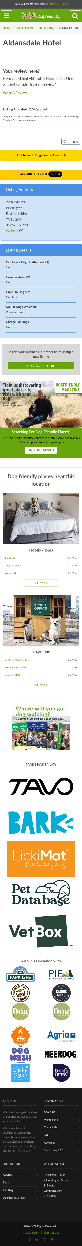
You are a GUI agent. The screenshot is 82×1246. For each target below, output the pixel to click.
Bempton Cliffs (12, 675)
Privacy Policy (31, 1233)
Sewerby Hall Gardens (16, 667)
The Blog (8, 1190)
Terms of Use (51, 1233)
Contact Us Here (41, 365)
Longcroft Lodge (13, 565)
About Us (49, 1112)
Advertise (49, 1143)
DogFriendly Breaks (14, 1198)
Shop (6, 1182)
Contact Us (50, 1127)
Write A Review (15, 93)
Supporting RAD (54, 1150)
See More (41, 582)
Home (6, 28)
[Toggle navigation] (6, 15)
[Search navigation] (75, 15)
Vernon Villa (11, 573)
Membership (51, 1120)
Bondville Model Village (17, 660)
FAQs (47, 1135)
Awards (7, 1175)
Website (12, 231)
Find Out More (59, 4)
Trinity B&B (10, 558)
